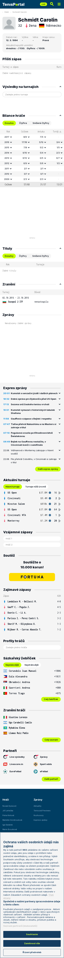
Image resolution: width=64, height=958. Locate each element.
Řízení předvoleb (32, 952)
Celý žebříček (51, 699)
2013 (6, 158)
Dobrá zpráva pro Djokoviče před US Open (33, 399)
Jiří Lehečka (7, 810)
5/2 (41, 147)
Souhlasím (32, 934)
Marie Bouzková (9, 829)
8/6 (25, 137)
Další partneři (51, 779)
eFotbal (44, 771)
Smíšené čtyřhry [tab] (41, 123)
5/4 (41, 152)
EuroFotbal (15, 771)
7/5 (41, 137)
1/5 (58, 147)
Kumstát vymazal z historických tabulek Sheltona (33, 412)
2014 (6, 152)
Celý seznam (51, 739)
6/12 (25, 158)
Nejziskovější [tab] (12, 665)
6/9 (25, 163)
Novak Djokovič (9, 806)
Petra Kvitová (8, 815)
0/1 (25, 173)
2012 (6, 163)
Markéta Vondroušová (12, 820)
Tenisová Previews (42, 810)
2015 (6, 147)
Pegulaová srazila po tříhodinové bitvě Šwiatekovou (32, 434)
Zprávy (44, 757)
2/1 (25, 168)
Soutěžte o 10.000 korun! (32, 564)
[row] (32, 137)
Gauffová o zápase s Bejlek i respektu (31, 418)
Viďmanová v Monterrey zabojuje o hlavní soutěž (32, 452)
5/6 (41, 163)
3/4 (58, 142)
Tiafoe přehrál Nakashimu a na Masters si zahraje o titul (33, 426)
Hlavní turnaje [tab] (13, 486)
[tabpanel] (32, 158)
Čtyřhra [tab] (23, 123)
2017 (6, 137)
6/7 (58, 158)
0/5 (41, 158)
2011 (7, 168)
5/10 (41, 142)
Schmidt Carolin (19, 12)
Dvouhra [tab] (9, 123)
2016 (6, 142)
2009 (6, 179)
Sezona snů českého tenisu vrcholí (30, 404)
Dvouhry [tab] (9, 256)
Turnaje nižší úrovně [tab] (35, 486)
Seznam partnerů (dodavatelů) (20, 926)
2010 (6, 173)
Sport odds (46, 764)
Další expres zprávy (48, 469)
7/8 (25, 147)
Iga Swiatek (7, 825)
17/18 (24, 142)
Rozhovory (38, 815)
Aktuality (37, 806)
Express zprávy (40, 820)
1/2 (58, 163)
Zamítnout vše (32, 943)
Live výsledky (17, 757)
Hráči (6, 12)
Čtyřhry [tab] (23, 256)
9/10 (25, 152)
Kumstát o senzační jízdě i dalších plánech (34, 393)
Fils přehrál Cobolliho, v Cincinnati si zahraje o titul (34, 461)
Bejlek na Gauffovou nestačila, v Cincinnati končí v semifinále (28, 443)
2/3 (58, 152)
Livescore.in (16, 764)
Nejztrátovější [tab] (32, 665)
